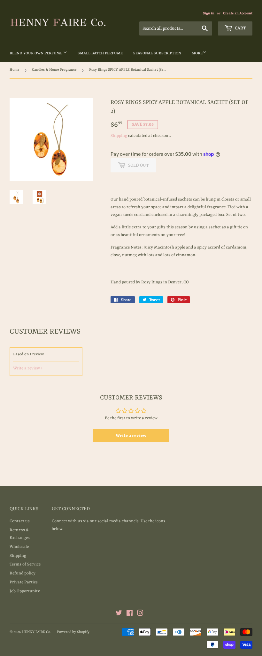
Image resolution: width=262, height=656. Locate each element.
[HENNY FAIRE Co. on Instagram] (140, 614)
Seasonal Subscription (157, 53)
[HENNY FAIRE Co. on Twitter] (119, 614)
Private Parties (24, 582)
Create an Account (237, 13)
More (197, 53)
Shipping (119, 135)
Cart (240, 28)
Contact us (20, 521)
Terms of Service (25, 564)
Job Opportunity (25, 591)
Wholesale (19, 546)
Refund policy (22, 573)
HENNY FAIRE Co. (36, 632)
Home (14, 70)
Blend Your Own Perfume (36, 53)
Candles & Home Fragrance (54, 70)
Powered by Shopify (73, 632)
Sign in (208, 13)
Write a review (26, 368)
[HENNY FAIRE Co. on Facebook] (129, 614)
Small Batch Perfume (100, 53)
